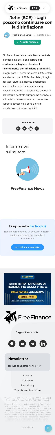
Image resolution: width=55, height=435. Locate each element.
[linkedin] (30, 128)
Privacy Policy (27, 385)
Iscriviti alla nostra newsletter (24, 366)
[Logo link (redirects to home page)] (17, 8)
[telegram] (37, 128)
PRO (34, 8)
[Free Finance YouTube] (22, 344)
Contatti (27, 376)
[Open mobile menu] (44, 8)
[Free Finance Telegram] (32, 344)
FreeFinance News (27, 188)
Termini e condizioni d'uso (27, 390)
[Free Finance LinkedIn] (43, 344)
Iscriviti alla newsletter (27, 247)
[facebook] (18, 128)
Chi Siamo (27, 381)
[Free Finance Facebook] (12, 344)
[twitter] (24, 128)
